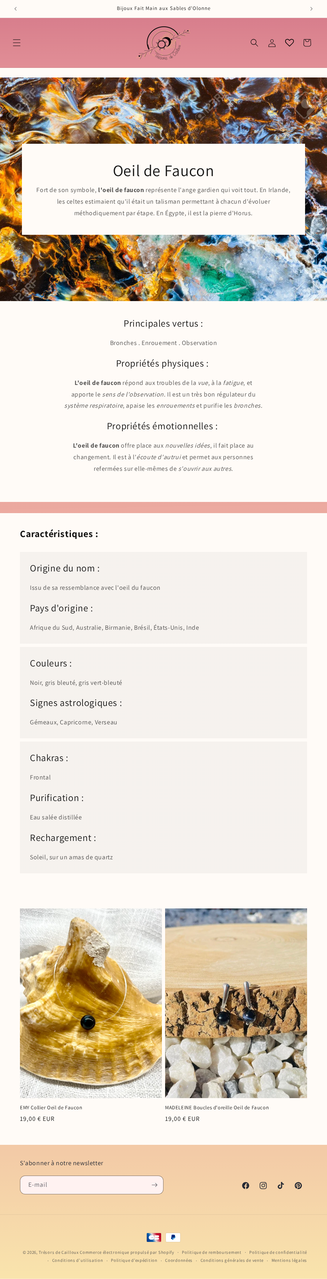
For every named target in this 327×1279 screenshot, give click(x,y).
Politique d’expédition (134, 1260)
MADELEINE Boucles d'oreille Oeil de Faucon (217, 1108)
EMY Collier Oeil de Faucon (51, 1108)
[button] (17, 43)
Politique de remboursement (211, 1252)
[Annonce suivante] (311, 9)
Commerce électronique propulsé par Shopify (127, 1252)
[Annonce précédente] (15, 9)
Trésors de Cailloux (59, 1252)
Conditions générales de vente (232, 1260)
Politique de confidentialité (278, 1252)
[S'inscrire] (154, 1185)
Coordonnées (179, 1260)
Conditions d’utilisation (77, 1260)
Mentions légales (289, 1260)
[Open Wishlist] (289, 43)
